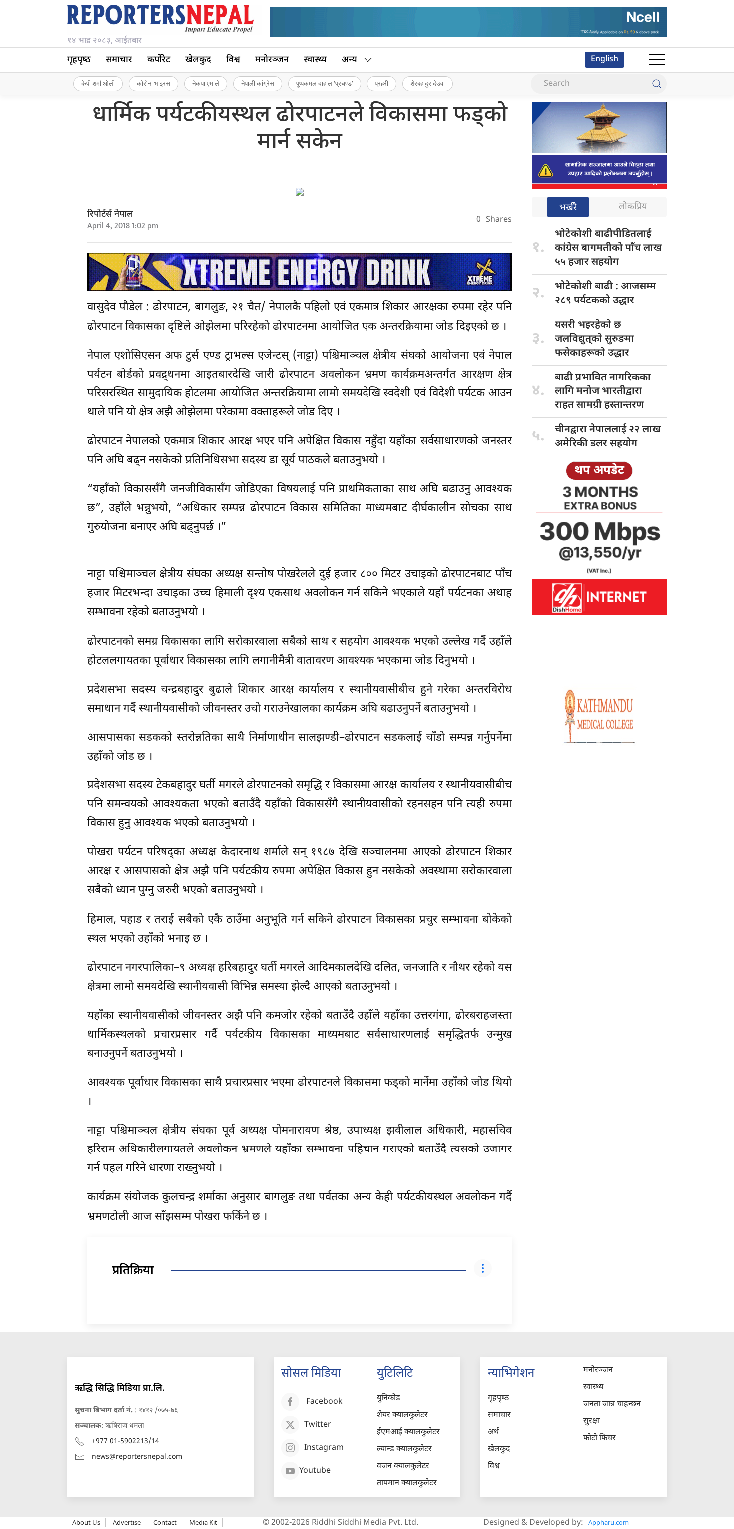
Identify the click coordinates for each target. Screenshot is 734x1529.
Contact (165, 1522)
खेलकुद (198, 60)
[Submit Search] (657, 84)
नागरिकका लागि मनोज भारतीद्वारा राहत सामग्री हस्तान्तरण (603, 391)
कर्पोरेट (158, 60)
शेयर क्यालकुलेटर (402, 1415)
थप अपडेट (599, 471)
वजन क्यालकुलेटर (403, 1466)
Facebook (324, 1402)
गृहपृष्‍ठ (79, 60)
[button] (657, 60)
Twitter (317, 1425)
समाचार (119, 60)
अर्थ (493, 1432)
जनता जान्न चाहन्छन (612, 1404)
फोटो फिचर (599, 1438)
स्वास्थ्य (315, 60)
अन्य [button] (349, 60)
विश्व (233, 60)
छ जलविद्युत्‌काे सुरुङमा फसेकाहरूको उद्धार (594, 339)
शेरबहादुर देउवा (427, 83)
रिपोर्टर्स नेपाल (110, 214)
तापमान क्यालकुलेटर (407, 1483)
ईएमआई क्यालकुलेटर (408, 1432)
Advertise (127, 1522)
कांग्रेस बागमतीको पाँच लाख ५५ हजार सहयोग (608, 248)
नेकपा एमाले (205, 83)
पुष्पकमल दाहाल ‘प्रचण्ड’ (324, 83)
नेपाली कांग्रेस (257, 83)
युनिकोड (388, 1398)
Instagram (324, 1448)
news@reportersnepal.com (137, 1457)
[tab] (568, 208)
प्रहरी (381, 83)
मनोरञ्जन (272, 60)
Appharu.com (608, 1522)
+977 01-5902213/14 (125, 1441)
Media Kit (203, 1522)
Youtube (315, 1471)
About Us (86, 1522)
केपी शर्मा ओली (98, 83)
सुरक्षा (591, 1421)
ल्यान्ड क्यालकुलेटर (404, 1449)
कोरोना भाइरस (153, 83)
